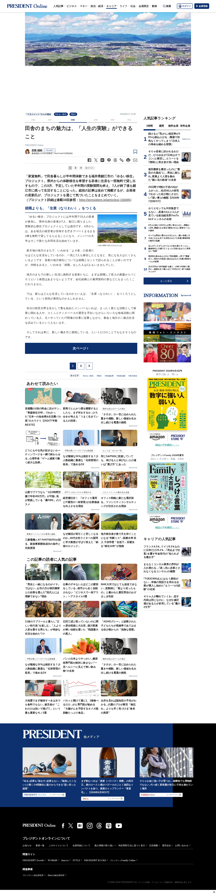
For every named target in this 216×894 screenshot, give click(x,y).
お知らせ (27, 845)
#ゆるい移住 (61, 114)
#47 (50, 120)
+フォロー (50, 150)
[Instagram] (90, 826)
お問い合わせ (181, 845)
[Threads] (99, 826)
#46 (33, 120)
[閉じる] (214, 892)
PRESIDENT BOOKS (95, 860)
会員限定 (144, 6)
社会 (133, 6)
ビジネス (72, 6)
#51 (129, 120)
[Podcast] (108, 826)
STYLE (76, 860)
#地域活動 (121, 376)
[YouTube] (119, 826)
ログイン (186, 6)
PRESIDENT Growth (33, 860)
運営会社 (166, 845)
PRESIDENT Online (34, 145)
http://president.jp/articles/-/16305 (104, 200)
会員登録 (203, 6)
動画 (154, 6)
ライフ (123, 6)
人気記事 (58, 6)
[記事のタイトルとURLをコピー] (121, 160)
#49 (96, 120)
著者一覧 (40, 845)
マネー (83, 6)
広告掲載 (153, 845)
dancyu (64, 860)
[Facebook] (63, 825)
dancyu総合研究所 (56, 875)
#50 (112, 120)
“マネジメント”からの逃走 (38, 114)
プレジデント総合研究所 (33, 875)
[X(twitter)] (70, 825)
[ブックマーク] (135, 152)
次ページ (89, 168)
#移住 (73, 114)
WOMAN (52, 860)
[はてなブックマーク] (80, 825)
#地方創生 (133, 376)
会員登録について (81, 845)
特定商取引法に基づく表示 (131, 845)
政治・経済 (97, 6)
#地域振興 (109, 376)
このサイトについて (58, 845)
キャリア (111, 6)
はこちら (167, 445)
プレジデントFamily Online (123, 860)
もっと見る (166, 281)
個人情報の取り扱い (104, 845)
